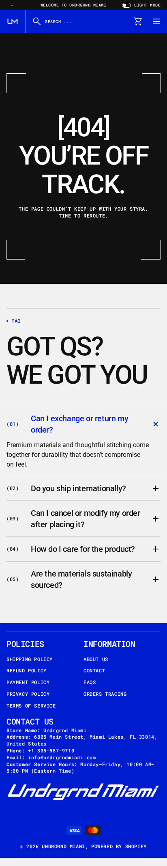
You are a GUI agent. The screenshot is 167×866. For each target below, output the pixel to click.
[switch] (140, 5)
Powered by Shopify (119, 846)
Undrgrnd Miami (63, 846)
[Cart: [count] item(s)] (138, 21)
